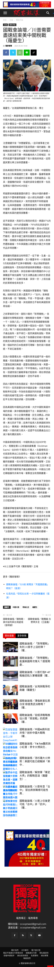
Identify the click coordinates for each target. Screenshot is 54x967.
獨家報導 (8, 46)
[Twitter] (13, 53)
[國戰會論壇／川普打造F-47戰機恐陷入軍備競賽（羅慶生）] (10, 676)
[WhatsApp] (20, 53)
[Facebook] (6, 53)
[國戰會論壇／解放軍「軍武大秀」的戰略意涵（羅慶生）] (10, 783)
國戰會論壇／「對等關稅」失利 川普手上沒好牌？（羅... (35, 647)
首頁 (5, 20)
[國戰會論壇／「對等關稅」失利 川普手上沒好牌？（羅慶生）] (10, 647)
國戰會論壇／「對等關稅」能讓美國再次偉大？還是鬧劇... (35, 661)
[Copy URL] (34, 53)
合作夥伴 (24, 950)
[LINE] (27, 53)
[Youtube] (39, 935)
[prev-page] (5, 815)
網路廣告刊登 (31, 953)
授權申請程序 (9, 955)
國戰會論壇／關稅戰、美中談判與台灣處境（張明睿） (14, 622)
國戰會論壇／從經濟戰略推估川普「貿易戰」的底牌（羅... (35, 718)
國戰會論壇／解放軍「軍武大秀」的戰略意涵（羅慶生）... (35, 776)
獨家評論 (19, 20)
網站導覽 (44, 955)
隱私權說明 (43, 953)
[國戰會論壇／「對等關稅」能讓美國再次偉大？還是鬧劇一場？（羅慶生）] (10, 661)
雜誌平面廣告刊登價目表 (13, 953)
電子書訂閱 (35, 950)
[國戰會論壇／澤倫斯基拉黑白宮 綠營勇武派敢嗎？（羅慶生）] (10, 704)
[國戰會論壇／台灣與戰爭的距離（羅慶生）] (10, 690)
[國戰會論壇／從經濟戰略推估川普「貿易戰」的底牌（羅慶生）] (10, 718)
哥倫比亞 (25, 607)
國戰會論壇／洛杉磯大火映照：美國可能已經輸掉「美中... (35, 761)
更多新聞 (21, 635)
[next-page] (10, 815)
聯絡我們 (27, 958)
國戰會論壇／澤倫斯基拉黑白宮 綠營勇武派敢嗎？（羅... (35, 704)
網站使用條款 (22, 955)
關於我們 (14, 950)
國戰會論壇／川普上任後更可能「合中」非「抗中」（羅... (35, 804)
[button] (5, 13)
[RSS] (23, 935)
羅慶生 (34, 607)
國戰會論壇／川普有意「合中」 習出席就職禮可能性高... (35, 790)
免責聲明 (34, 955)
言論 (11, 20)
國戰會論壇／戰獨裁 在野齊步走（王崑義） (39, 620)
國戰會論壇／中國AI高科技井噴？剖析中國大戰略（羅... (35, 733)
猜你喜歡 (9, 635)
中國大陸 (16, 607)
